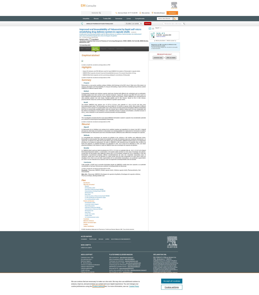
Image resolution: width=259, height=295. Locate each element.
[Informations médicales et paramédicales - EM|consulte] (88, 5)
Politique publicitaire (86, 268)
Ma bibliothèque (159, 13)
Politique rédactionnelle (87, 266)
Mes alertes (146, 13)
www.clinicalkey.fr (130, 259)
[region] (129, 284)
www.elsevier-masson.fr (126, 257)
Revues (96, 18)
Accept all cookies (171, 281)
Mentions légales (86, 261)
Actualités (86, 18)
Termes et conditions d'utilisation (90, 264)
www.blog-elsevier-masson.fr (138, 270)
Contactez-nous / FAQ (87, 257)
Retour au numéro (160, 36)
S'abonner (147, 23)
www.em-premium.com (131, 261)
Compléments (139, 18)
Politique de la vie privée (87, 272)
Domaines (118, 18)
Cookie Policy (134, 286)
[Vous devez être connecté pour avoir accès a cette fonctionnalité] (150, 28)
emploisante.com (127, 272)
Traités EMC (107, 18)
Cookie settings (98, 286)
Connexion (172, 13)
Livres (129, 18)
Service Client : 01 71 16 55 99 (127, 13)
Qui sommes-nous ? (86, 259)
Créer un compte (86, 247)
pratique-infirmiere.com (134, 264)
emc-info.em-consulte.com (133, 263)
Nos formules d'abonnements (120, 239)
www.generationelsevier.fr (126, 268)
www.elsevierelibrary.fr (134, 266)
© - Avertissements (86, 263)
